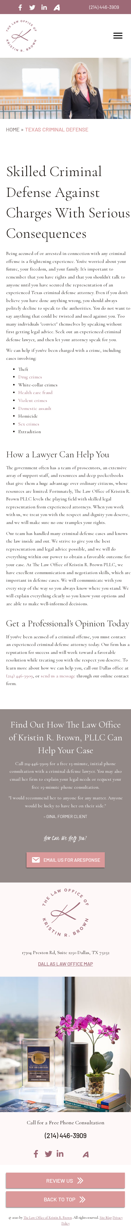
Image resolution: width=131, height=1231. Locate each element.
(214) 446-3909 (104, 7)
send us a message (58, 676)
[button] (20, 8)
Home (12, 129)
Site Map (106, 1217)
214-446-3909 (36, 764)
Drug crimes (30, 377)
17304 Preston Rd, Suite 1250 (65, 952)
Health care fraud (35, 392)
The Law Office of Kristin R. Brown (47, 1217)
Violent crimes (32, 400)
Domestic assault (34, 408)
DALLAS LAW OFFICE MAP (65, 964)
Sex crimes (28, 424)
